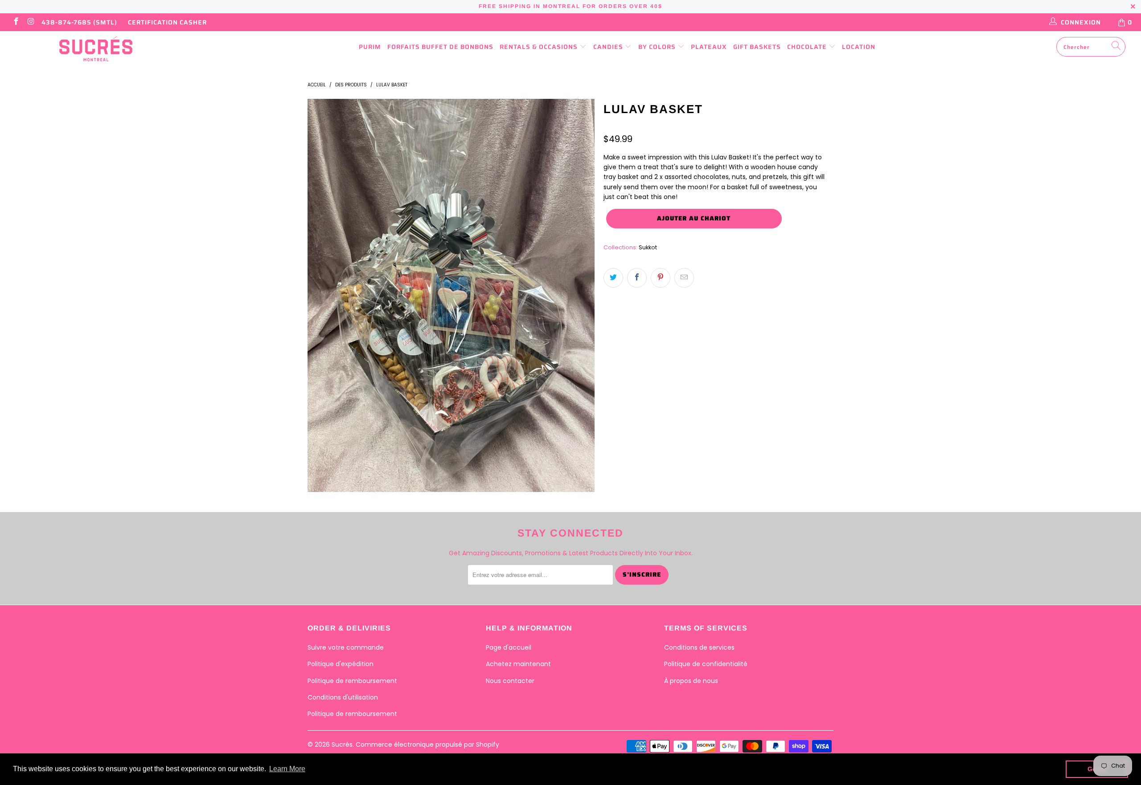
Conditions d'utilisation (343, 697)
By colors (657, 47)
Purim (370, 47)
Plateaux (709, 47)
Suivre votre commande (346, 647)
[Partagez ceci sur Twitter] (613, 278)
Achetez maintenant (518, 663)
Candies (609, 47)
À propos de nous (691, 680)
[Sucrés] (96, 49)
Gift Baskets (757, 47)
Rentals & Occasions (539, 47)
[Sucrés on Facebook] (15, 22)
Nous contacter (510, 680)
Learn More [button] (287, 769)
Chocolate (808, 47)
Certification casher (167, 22)
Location (858, 47)
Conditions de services (699, 647)
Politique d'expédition (340, 663)
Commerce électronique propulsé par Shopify (427, 744)
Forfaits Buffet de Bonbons (440, 47)
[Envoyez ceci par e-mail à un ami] (684, 278)
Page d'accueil (508, 647)
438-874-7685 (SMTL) (79, 22)
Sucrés (342, 744)
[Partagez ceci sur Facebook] (637, 278)
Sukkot (648, 247)
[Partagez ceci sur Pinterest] (660, 278)
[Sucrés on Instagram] (30, 22)
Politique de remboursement (352, 680)
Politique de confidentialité (705, 663)
